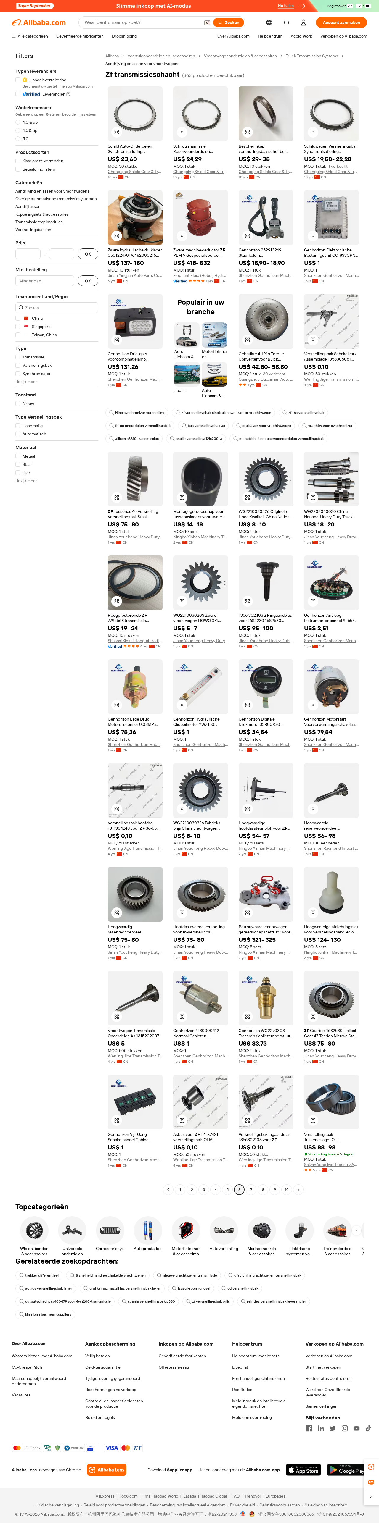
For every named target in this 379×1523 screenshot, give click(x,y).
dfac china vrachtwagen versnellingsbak (267, 1275)
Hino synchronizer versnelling (139, 413)
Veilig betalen (97, 1356)
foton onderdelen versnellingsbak (143, 426)
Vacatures (21, 1395)
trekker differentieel (42, 1275)
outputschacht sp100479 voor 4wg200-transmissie (68, 1301)
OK (88, 253)
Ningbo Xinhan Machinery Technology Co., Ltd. (200, 536)
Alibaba (112, 56)
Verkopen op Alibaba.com (329, 1356)
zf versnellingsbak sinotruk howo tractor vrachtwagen (226, 413)
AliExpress (105, 1496)
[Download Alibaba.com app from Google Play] (347, 1470)
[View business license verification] (243, 1514)
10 (287, 1190)
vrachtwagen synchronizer (330, 426)
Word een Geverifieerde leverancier (328, 1392)
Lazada (189, 1496)
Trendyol (253, 1496)
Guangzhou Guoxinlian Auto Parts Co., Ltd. (266, 379)
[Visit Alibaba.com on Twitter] (332, 1428)
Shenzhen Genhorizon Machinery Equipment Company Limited (266, 275)
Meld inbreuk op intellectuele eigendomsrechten (259, 1403)
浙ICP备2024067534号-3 (340, 1514)
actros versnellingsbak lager (48, 1288)
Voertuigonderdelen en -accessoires (161, 56)
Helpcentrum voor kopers (256, 1356)
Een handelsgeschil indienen (258, 1378)
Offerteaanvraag (174, 1367)
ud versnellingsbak (242, 1288)
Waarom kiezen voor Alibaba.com (42, 1356)
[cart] (287, 23)
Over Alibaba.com (29, 1343)
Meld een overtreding (252, 1417)
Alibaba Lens (24, 1469)
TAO (236, 1496)
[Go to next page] (298, 1189)
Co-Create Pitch (27, 1367)
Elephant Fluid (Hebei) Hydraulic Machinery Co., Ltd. (200, 275)
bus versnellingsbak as (206, 426)
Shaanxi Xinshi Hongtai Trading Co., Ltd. (135, 640)
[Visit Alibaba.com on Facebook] (309, 1428)
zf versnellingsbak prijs (211, 1301)
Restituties (242, 1389)
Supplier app (179, 1469)
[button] (207, 22)
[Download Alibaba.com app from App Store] (303, 1470)
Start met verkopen (323, 1367)
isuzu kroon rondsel (194, 1288)
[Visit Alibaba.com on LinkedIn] (321, 1428)
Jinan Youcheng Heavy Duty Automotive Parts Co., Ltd (135, 536)
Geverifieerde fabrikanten (182, 1356)
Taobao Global (214, 1496)
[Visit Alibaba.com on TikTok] (368, 1428)
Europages (275, 1496)
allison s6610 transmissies (137, 439)
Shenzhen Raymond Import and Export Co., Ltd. (331, 848)
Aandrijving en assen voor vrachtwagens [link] (142, 63)
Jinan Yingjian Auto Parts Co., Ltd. (135, 275)
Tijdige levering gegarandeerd (112, 1378)
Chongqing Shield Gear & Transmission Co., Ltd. (135, 171)
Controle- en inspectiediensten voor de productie (114, 1403)
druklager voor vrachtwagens (266, 426)
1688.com (129, 1496)
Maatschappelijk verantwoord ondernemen (39, 1381)
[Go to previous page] (168, 1189)
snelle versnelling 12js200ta (199, 439)
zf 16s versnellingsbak (306, 413)
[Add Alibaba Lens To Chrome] (106, 1470)
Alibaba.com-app (263, 1469)
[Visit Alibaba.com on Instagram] (344, 1428)
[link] (371, 1466)
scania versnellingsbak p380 (151, 1301)
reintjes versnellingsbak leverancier (276, 1301)
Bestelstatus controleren (329, 1378)
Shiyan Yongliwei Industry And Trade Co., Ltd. (331, 1164)
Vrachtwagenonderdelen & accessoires (240, 56)
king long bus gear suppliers (48, 1314)
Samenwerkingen (322, 1406)
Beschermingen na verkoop (110, 1389)
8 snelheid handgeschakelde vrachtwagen (111, 1275)
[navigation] (56, 623)
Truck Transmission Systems (312, 56)
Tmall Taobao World (160, 1496)
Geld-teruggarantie (103, 1367)
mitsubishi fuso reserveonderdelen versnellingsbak (281, 439)
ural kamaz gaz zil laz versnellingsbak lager (125, 1288)
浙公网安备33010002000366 (286, 1514)
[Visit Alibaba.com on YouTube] (356, 1428)
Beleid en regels (100, 1417)
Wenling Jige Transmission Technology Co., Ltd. (331, 379)
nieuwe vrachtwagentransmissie (190, 1275)
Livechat (240, 1367)
